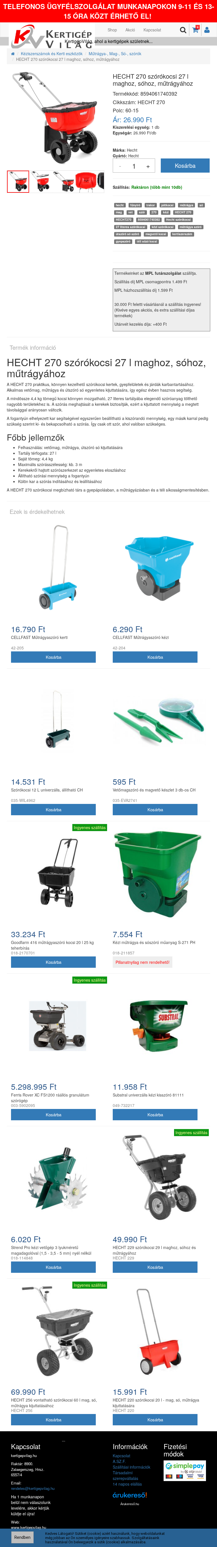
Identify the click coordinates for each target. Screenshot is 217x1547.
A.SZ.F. (119, 1461)
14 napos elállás (127, 1484)
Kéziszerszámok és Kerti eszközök (52, 53)
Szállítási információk (131, 1467)
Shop (112, 30)
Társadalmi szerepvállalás (125, 1475)
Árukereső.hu (129, 1504)
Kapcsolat (152, 30)
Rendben (22, 1537)
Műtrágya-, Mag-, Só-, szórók (115, 53)
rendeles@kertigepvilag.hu (33, 1488)
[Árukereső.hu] (130, 1497)
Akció (130, 30)
